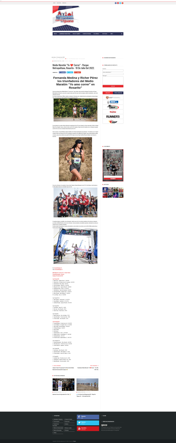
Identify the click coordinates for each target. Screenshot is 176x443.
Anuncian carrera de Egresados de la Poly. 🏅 (62, 394)
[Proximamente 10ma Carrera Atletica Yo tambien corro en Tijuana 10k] (105, 189)
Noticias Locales (68, 427)
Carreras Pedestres (64, 33)
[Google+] (122, 3)
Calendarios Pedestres (58, 419)
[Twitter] (120, 3)
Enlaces (108, 92)
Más (112, 33)
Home (53, 58)
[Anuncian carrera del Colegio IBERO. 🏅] (105, 195)
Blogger (74, 441)
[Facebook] (116, 3)
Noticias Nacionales (58, 430)
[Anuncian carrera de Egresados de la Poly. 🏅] (63, 384)
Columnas (96, 33)
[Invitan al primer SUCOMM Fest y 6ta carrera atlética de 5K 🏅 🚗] (121, 189)
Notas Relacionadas (59, 375)
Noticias (104, 33)
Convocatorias (87, 33)
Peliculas (67, 430)
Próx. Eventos (118, 92)
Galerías (66, 424)
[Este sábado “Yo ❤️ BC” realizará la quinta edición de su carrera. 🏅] (121, 195)
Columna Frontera (68, 419)
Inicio (55, 33)
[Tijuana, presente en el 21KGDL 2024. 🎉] (110, 195)
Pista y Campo (76, 33)
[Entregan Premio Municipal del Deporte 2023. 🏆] (115, 195)
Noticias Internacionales (58, 427)
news (57, 58)
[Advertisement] (88, 47)
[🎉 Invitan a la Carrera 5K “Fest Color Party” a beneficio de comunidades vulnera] (115, 189)
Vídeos (55, 432)
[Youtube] (118, 3)
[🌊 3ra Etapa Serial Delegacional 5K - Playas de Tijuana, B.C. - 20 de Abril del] (87, 384)
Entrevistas (67, 421)
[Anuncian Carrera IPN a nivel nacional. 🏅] (110, 189)
